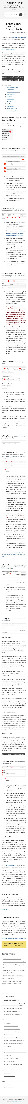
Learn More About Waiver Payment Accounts (13, 754)
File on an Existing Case (8, 49)
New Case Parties (10, 94)
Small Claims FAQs (8, 1046)
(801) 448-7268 (9, 996)
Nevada (11, 80)
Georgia (11, 77)
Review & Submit (10, 106)
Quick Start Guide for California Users (13, 1008)
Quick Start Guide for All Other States (12, 1011)
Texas (16, 80)
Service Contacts (10, 99)
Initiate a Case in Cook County (11, 1058)
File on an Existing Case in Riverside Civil (13, 1043)
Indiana (21, 77)
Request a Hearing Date (12, 108)
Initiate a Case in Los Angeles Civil (12, 1029)
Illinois (16, 77)
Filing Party (9, 96)
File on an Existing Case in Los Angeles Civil (14, 1040)
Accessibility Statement (16, 1101)
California (4, 77)
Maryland (4, 80)
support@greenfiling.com (11, 1000)
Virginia (21, 80)
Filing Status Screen (11, 865)
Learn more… (5, 909)
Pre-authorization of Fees (12, 111)
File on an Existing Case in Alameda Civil (13, 1037)
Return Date (9, 101)
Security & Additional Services (13, 92)
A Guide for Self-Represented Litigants (13, 1014)
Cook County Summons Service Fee (12, 959)
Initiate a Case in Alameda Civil (11, 1026)
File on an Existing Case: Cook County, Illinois (14, 962)
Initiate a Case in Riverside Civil (11, 1032)
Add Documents (10, 89)
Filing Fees (9, 103)
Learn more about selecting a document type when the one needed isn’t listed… (15, 233)
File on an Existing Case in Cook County (13, 1064)
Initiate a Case (7, 1023)
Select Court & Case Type (12, 87)
